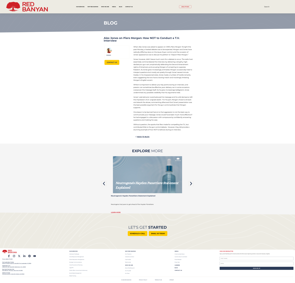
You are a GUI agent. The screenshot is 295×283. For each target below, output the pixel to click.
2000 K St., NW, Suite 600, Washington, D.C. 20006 (14, 266)
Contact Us (129, 6)
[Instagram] (14, 256)
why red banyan (130, 251)
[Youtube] (34, 256)
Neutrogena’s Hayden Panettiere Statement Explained (133, 196)
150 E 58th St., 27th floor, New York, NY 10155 (12, 270)
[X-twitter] (19, 256)
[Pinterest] (29, 256)
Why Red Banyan (93, 6)
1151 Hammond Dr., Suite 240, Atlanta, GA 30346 (13, 274)
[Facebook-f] (9, 256)
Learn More (116, 212)
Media (114, 6)
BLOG (176, 267)
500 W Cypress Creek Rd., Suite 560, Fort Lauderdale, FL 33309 (16, 263)
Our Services (80, 6)
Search (266, 6)
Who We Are (105, 6)
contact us (178, 270)
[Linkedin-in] (24, 256)
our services (73, 251)
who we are (129, 265)
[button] (103, 183)
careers (177, 265)
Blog (120, 6)
